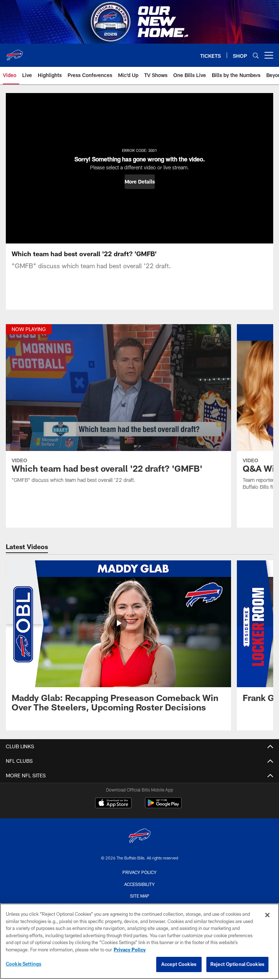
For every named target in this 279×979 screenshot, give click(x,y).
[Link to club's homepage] (14, 52)
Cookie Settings (23, 964)
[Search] (256, 55)
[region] (139, 941)
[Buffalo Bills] (139, 836)
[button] (140, 181)
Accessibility (139, 884)
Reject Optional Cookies (237, 964)
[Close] (267, 915)
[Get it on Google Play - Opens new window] (163, 806)
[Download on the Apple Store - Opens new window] (113, 804)
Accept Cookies (179, 964)
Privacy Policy (139, 872)
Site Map (139, 895)
